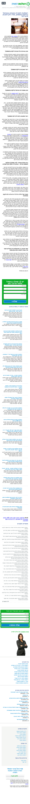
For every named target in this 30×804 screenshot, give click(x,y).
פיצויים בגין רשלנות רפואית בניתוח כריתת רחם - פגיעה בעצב (13, 311)
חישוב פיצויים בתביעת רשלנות (21, 675)
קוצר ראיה (13, 517)
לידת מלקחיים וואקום (21, 731)
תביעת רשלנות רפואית (21, 737)
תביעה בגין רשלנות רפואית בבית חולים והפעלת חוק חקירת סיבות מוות (12, 440)
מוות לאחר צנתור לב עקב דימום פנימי (19, 692)
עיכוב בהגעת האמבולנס (22, 704)
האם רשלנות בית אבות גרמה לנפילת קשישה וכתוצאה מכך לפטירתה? (13, 478)
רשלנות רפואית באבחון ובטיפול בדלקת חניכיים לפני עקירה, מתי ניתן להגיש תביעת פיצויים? (16, 558)
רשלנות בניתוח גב (22, 749)
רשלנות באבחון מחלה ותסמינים (20, 667)
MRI (8, 517)
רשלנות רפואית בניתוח (23, 676)
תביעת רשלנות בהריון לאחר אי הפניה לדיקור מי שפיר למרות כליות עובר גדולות (12, 450)
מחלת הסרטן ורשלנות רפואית (21, 671)
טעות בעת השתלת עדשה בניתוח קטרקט (18, 698)
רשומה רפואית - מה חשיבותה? (21, 679)
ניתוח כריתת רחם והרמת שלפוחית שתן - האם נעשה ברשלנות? (12, 498)
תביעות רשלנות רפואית (22, 670)
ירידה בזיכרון (11, 519)
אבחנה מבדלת (20, 224)
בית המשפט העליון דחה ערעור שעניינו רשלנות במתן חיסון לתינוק (12, 489)
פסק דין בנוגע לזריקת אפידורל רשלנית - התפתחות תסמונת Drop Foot (12, 322)
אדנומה (22, 517)
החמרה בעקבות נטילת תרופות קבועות (19, 713)
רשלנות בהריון (23, 734)
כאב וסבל (25, 266)
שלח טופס (15, 625)
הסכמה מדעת (23, 740)
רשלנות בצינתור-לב (23, 701)
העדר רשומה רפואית (21, 753)
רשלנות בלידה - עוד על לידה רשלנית (19, 665)
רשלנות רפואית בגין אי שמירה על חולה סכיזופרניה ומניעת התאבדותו (12, 408)
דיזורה (17, 517)
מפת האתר (23, 760)
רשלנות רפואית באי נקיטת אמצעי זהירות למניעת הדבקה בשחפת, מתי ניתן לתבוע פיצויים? (15, 555)
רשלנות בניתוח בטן (22, 755)
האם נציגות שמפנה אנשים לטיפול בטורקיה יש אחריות (15, 707)
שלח (15, 301)
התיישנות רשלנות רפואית (20, 735)
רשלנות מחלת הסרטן (21, 747)
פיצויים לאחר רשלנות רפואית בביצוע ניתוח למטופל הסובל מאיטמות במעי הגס (12, 332)
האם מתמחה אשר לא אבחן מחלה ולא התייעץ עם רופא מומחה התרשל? (12, 366)
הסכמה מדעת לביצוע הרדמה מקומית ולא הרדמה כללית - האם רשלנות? (12, 344)
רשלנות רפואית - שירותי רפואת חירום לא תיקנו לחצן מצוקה (12, 376)
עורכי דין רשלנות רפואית (22, 681)
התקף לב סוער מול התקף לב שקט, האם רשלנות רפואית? (13, 398)
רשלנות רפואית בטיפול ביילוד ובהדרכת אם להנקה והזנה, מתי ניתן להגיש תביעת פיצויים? (15, 552)
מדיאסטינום (19, 519)
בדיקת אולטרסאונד (23, 82)
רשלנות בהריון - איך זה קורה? (21, 668)
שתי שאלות (25, 695)
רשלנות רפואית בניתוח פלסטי (21, 673)
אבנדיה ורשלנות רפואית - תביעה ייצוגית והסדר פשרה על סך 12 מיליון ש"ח (12, 469)
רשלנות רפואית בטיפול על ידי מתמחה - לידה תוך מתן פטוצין (12, 355)
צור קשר (24, 762)
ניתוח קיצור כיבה (22, 752)
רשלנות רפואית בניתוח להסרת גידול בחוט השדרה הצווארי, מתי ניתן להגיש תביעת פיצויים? (15, 563)
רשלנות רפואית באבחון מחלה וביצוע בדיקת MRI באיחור (13, 420)
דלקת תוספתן (14, 93)
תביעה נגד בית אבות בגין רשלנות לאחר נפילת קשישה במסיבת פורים (12, 461)
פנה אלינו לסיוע (20, 631)
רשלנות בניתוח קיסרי (21, 732)
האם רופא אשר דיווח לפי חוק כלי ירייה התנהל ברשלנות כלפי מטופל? (12, 430)
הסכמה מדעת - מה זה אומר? (21, 678)
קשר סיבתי (8, 259)
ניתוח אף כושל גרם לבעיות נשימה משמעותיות (17, 710)
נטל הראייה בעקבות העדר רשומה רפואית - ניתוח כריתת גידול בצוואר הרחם (13, 387)
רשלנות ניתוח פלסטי (21, 746)
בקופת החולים (20, 184)
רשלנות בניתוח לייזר (21, 738)
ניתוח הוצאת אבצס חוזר (22, 719)
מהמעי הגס (14, 36)
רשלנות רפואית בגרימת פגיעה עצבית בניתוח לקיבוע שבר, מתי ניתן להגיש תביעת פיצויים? (15, 546)
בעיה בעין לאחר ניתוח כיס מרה (21, 716)
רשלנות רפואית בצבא (21, 750)
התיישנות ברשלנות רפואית (22, 683)
